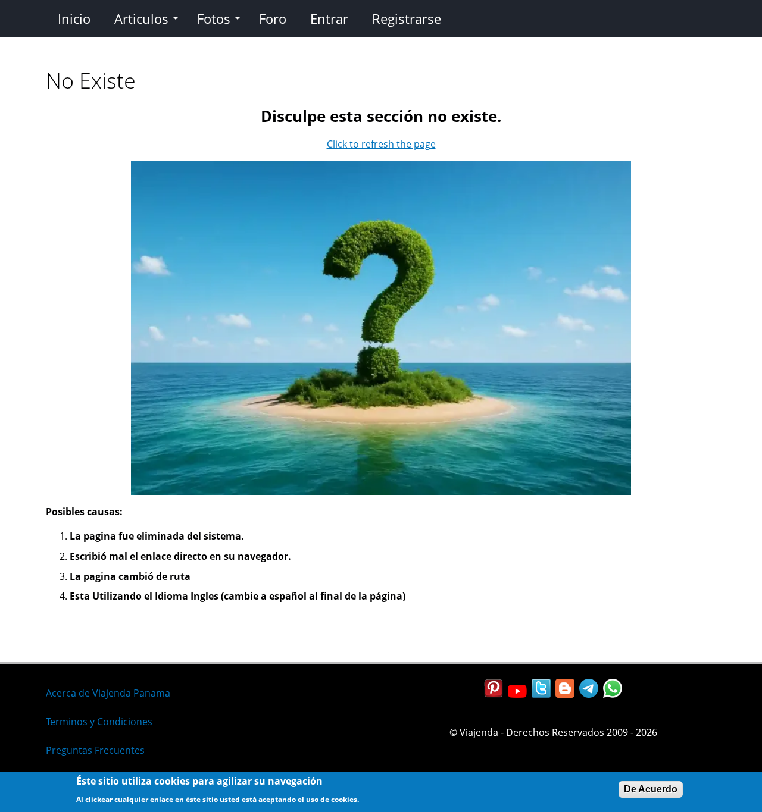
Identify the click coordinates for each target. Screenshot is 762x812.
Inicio (74, 18)
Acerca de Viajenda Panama (108, 693)
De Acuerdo (650, 789)
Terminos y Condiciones (99, 721)
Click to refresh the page (381, 144)
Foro (272, 18)
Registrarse (406, 18)
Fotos (213, 18)
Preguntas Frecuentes (95, 750)
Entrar (329, 18)
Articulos (141, 18)
